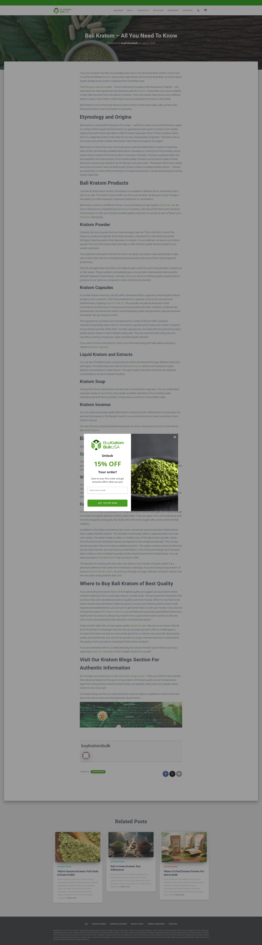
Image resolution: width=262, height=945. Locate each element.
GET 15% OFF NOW (107, 503)
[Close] (175, 437)
